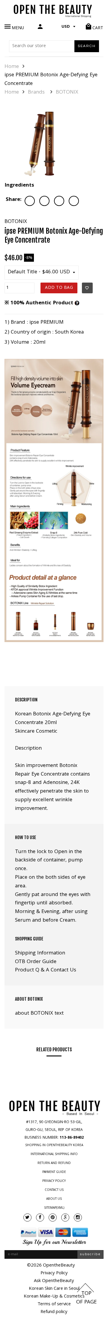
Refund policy (54, 1312)
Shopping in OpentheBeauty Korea (54, 1145)
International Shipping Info (54, 1154)
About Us (54, 1199)
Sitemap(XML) (54, 1208)
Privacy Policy (54, 1181)
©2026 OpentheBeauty (51, 1266)
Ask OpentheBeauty (54, 1281)
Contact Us (54, 1190)
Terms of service (54, 1304)
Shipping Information (40, 953)
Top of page (86, 1298)
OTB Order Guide (35, 962)
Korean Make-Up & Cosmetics (54, 1297)
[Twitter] (27, 1217)
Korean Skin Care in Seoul (54, 1289)
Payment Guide (54, 1172)
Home (11, 67)
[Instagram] (78, 1217)
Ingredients (19, 185)
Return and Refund (54, 1163)
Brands (36, 93)
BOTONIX (67, 93)
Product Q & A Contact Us (45, 970)
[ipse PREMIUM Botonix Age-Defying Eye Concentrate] (43, 143)
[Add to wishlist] (87, 288)
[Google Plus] (65, 1217)
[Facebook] (40, 1217)
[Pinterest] (53, 1217)
